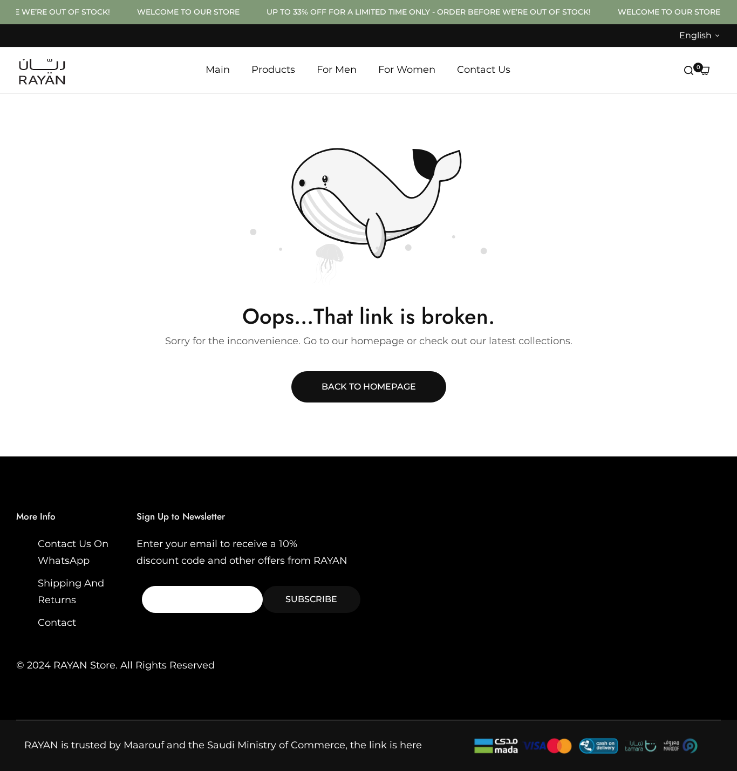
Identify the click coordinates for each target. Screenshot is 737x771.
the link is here (386, 745)
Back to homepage (369, 386)
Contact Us (483, 70)
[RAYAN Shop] (41, 70)
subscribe (311, 599)
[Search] (688, 70)
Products (273, 70)
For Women (406, 70)
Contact (57, 623)
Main (218, 70)
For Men (337, 70)
